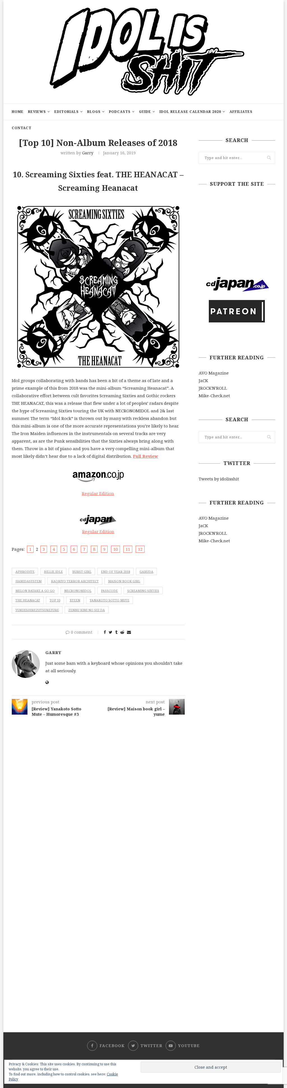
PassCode (109, 591)
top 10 (55, 600)
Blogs (94, 111)
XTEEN (75, 600)
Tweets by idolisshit (219, 479)
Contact (21, 127)
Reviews (37, 111)
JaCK (203, 380)
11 (128, 549)
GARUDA (146, 571)
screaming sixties (143, 591)
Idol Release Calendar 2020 (190, 111)
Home (18, 111)
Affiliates (241, 111)
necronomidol (77, 591)
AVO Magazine (214, 373)
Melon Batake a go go (35, 591)
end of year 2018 (115, 571)
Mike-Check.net (214, 395)
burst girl (81, 571)
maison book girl (124, 581)
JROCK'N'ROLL (213, 388)
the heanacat (27, 600)
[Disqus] (98, 791)
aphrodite (24, 571)
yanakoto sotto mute (109, 600)
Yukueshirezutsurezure (37, 610)
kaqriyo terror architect (75, 581)
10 (115, 549)
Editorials (66, 111)
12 (140, 549)
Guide (145, 111)
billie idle (53, 571)
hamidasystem (28, 581)
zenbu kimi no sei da (86, 610)
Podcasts (120, 111)
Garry (87, 152)
